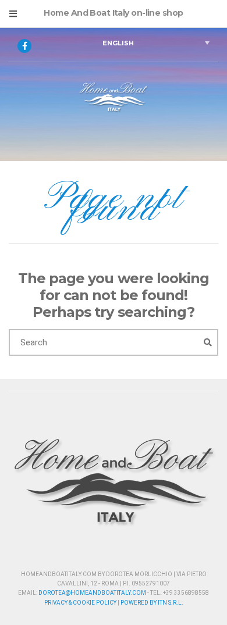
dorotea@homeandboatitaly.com (92, 593)
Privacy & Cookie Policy (80, 602)
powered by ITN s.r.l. (151, 602)
